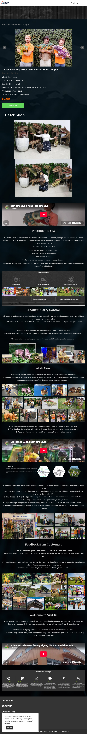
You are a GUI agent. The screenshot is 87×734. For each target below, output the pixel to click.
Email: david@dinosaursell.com (15, 721)
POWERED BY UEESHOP (59, 731)
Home (4, 24)
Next (82, 48)
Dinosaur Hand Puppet (19, 24)
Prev (4, 48)
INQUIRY (13, 105)
